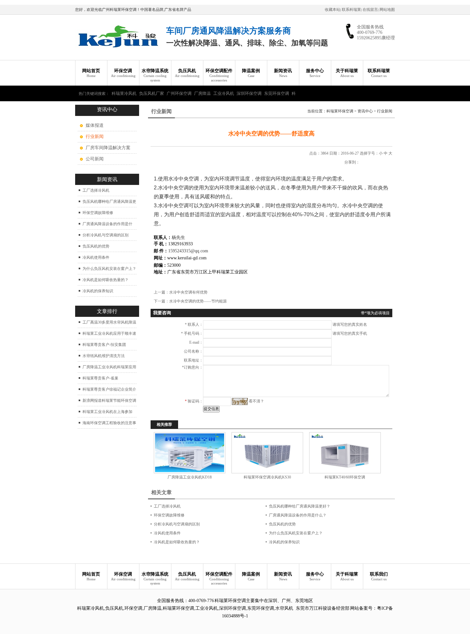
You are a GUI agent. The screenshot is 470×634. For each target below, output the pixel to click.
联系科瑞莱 (351, 9)
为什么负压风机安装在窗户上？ (109, 268)
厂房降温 (202, 93)
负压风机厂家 (151, 93)
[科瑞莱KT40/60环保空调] (345, 452)
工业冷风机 (223, 93)
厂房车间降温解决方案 (108, 147)
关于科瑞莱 (347, 73)
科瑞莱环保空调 (339, 111)
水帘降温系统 (155, 75)
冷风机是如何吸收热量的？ (105, 280)
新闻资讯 (283, 73)
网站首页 (91, 73)
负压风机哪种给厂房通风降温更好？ (299, 506)
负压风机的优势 (95, 246)
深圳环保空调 (249, 93)
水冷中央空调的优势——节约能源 (198, 301)
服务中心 (315, 73)
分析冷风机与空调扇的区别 (105, 235)
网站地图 (387, 9)
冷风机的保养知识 (97, 291)
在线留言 (370, 9)
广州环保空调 (179, 93)
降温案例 (251, 73)
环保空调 (123, 73)
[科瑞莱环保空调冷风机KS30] (267, 452)
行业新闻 (384, 111)
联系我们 (379, 576)
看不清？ (256, 401)
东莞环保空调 (276, 93)
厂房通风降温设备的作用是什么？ (297, 515)
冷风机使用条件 (95, 257)
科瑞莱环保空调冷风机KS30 (267, 477)
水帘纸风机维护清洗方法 (103, 356)
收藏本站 (332, 9)
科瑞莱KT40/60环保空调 (345, 477)
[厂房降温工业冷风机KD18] (189, 452)
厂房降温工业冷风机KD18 (190, 477)
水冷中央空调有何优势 (188, 292)
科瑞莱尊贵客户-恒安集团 (104, 344)
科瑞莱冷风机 (124, 93)
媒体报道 (95, 125)
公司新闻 (95, 159)
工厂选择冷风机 (95, 190)
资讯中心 (365, 111)
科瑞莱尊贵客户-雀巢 (100, 378)
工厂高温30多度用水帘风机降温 (109, 322)
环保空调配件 (219, 75)
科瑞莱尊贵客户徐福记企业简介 (109, 389)
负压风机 (187, 73)
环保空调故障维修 (97, 212)
